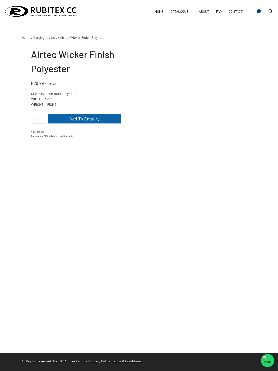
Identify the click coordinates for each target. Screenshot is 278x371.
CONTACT (235, 11)
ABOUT (204, 11)
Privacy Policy (99, 361)
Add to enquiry (84, 118)
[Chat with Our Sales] (267, 360)
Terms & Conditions (127, 361)
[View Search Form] (270, 11)
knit (71, 135)
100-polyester (51, 135)
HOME (159, 11)
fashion (64, 135)
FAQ (219, 11)
